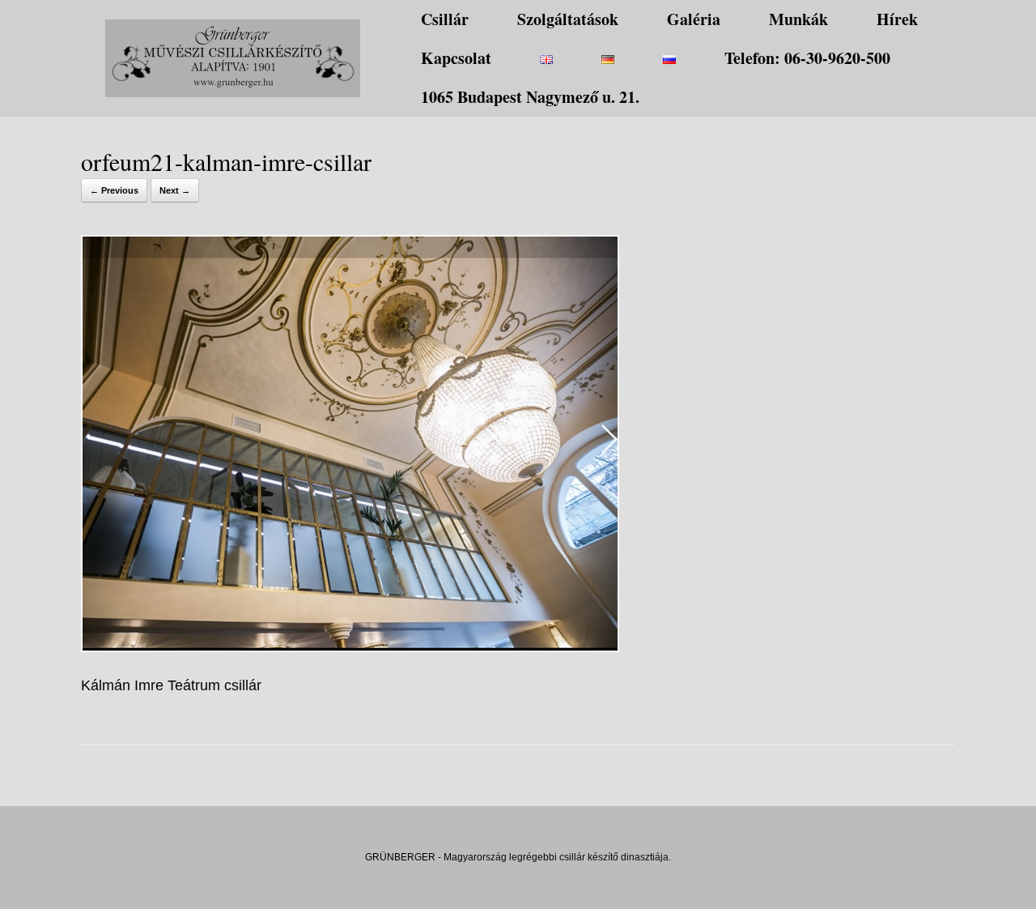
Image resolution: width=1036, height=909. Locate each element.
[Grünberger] (232, 58)
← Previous (114, 190)
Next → (174, 190)
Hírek (897, 19)
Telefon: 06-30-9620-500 (807, 58)
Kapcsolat (456, 58)
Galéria (693, 19)
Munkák (798, 19)
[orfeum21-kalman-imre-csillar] (350, 647)
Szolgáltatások (567, 19)
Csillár (445, 19)
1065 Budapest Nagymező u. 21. (530, 97)
